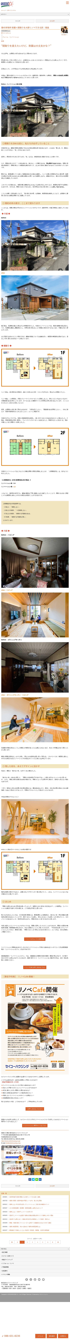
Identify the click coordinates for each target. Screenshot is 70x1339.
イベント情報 (6, 1274)
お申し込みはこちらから (35, 1109)
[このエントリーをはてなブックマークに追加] (40, 1179)
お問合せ (63, 1336)
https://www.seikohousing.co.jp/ (10, 1141)
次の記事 (52, 21)
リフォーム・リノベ (8, 1263)
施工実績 (4, 1252)
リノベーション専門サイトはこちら (35, 1125)
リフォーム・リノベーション (10, 37)
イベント (40, 1336)
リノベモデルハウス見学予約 (35, 939)
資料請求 (52, 1336)
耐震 (2, 41)
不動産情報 (5, 1267)
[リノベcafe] (35, 1027)
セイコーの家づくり (8, 1256)
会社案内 (4, 1271)
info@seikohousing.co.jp (13, 1143)
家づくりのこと (6, 33)
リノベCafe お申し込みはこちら (35, 967)
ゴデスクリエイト (43, 1294)
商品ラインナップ (7, 1259)
